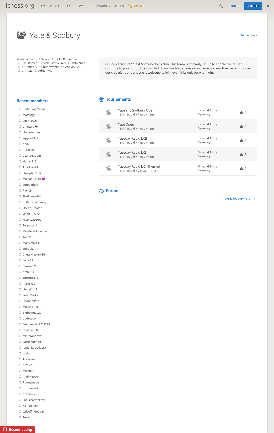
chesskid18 (30, 289)
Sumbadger (31, 185)
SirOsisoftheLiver (54, 63)
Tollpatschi (30, 225)
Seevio (45, 59)
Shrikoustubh (32, 196)
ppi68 (26, 144)
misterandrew (32, 336)
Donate (138, 6)
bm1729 (27, 70)
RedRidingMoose (34, 109)
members (249, 35)
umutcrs (28, 126)
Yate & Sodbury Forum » (239, 198)
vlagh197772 (31, 214)
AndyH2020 (72, 67)
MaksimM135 (32, 243)
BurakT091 (30, 150)
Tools (119, 6)
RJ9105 (27, 190)
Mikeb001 (29, 371)
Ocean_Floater (32, 208)
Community (101, 6)
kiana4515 (29, 161)
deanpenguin (32, 155)
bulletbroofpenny (34, 202)
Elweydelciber (32, 173)
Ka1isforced (30, 63)
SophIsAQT (30, 121)
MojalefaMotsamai (35, 231)
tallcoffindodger (66, 59)
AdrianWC (45, 70)
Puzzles (55, 6)
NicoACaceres (32, 219)
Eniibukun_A (31, 248)
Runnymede (51, 67)
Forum (112, 190)
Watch (83, 6)
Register (253, 6)
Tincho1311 (30, 278)
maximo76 (30, 266)
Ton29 (27, 237)
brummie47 (29, 67)
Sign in (234, 6)
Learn (70, 6)
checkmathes (31, 132)
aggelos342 (30, 138)
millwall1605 (31, 307)
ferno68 (28, 260)
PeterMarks (30, 295)
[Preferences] (268, 6)
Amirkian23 (30, 167)
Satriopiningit (32, 342)
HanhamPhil (31, 301)
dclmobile (78, 63)
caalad (27, 353)
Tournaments (118, 99)
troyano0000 (31, 330)
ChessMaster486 (34, 254)
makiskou (29, 283)
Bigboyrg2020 (32, 312)
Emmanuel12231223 (36, 324)
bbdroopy (29, 318)
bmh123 (28, 272)
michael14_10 (32, 179)
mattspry (29, 115)
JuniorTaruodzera (34, 347)
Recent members (33, 100)
